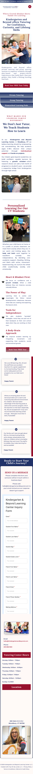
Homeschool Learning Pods (16, 105)
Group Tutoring (16, 100)
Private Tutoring (17, 95)
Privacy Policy (28, 767)
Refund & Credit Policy (22, 769)
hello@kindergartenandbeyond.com (16, 641)
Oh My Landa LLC (17, 767)
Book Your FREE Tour (18, 350)
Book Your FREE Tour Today (16, 85)
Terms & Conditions (9, 769)
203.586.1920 (8, 647)
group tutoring (25, 69)
